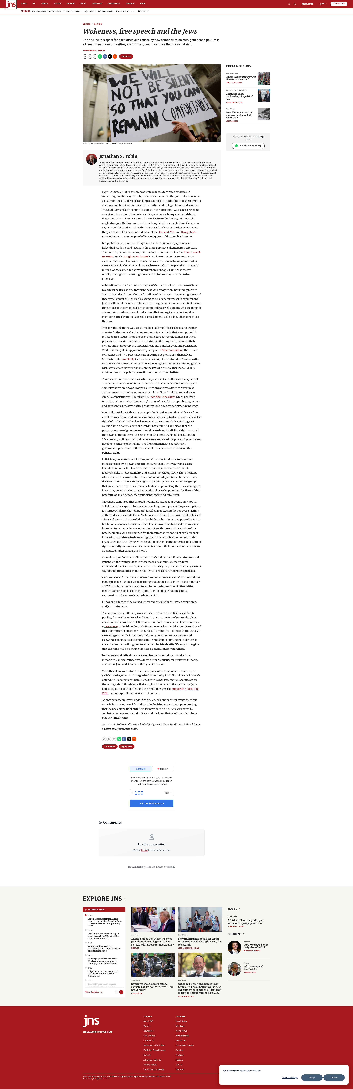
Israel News (230, 109)
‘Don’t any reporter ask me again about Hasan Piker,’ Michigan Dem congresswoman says (104, 936)
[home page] (11, 4)
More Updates (92, 992)
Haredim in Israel (122, 11)
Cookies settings (290, 1077)
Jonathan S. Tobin (94, 50)
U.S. (34, 3)
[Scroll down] (121, 992)
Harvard (164, 232)
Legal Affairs (126, 746)
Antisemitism (113, 3)
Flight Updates (90, 11)
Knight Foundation (136, 256)
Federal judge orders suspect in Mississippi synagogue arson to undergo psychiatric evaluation (102, 961)
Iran (132, 11)
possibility (128, 359)
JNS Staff (135, 948)
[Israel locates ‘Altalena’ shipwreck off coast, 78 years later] (264, 114)
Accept (312, 1077)
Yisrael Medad (250, 972)
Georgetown (188, 232)
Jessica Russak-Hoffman (188, 948)
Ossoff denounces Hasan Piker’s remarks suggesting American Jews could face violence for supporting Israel (105, 922)
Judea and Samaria (105, 11)
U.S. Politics (109, 746)
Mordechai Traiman (252, 950)
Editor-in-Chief (142, 11)
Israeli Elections (54, 11)
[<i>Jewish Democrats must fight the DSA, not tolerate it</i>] (264, 78)
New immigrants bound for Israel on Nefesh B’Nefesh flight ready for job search (199, 941)
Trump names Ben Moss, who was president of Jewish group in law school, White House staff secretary (152, 941)
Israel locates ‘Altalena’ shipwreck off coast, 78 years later (239, 115)
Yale (172, 232)
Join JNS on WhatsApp (250, 145)
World (44, 3)
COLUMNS (235, 934)
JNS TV (83, 3)
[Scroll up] (116, 992)
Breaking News (96, 909)
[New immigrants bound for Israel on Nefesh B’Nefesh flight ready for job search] (200, 919)
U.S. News (135, 935)
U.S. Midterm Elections (72, 11)
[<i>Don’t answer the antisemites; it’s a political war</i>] (264, 95)
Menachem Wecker (186, 996)
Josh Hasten (136, 993)
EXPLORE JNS (103, 898)
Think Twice (232, 916)
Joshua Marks (232, 121)
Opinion (70, 3)
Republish (126, 56)
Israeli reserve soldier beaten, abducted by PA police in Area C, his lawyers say (152, 986)
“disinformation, (172, 350)
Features (130, 3)
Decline (334, 1077)
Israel (24, 3)
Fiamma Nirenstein (234, 102)
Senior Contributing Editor (236, 90)
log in (144, 850)
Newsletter (307, 4)
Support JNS (339, 3)
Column (98, 23)
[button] (95, 56)
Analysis (57, 3)
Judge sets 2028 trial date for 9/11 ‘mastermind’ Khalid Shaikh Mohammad (103, 973)
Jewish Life (97, 3)
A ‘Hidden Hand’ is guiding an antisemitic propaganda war (246, 922)
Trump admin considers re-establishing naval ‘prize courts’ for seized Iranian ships (104, 948)
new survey (111, 626)
